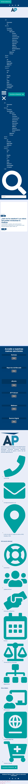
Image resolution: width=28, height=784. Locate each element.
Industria (14, 47)
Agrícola (14, 43)
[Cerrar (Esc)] (9, 781)
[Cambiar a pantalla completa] (4, 781)
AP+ (6, 19)
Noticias (7, 25)
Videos (6, 57)
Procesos (9, 28)
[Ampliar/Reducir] (1, 781)
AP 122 (2, 215)
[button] (3, 95)
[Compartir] (6, 781)
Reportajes (9, 63)
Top (4, 215)
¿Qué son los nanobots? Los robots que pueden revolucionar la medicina (13, 220)
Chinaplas (9, 87)
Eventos (7, 68)
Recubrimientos (16, 48)
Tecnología (9, 30)
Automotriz (15, 38)
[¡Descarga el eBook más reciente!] (2, 235)
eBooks (5, 136)
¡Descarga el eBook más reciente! (9, 237)
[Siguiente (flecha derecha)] (4, 783)
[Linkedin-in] (12, 5)
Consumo (14, 35)
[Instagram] (15, 5)
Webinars (9, 145)
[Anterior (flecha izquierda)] (1, 783)
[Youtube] (18, 5)
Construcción (15, 36)
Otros (13, 50)
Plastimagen (10, 86)
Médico (14, 45)
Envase (14, 33)
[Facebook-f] (9, 5)
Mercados (12, 31)
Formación (6, 146)
